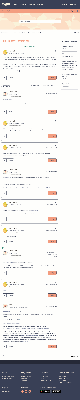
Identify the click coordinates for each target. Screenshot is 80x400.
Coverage (32, 4)
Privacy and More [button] (66, 372)
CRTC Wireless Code (65, 383)
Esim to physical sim (67, 54)
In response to (15, 96)
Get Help (40, 4)
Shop (15, 4)
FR (68, 11)
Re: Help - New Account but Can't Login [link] (33, 32)
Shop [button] (4, 372)
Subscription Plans (8, 376)
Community (63, 4)
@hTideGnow (6, 129)
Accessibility (62, 376)
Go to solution (30, 46)
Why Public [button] (26, 372)
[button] (5, 78)
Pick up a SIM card (8, 378)
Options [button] (76, 32)
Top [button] (4, 356)
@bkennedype (8, 99)
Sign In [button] (5, 387)
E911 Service (62, 380)
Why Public (22, 4)
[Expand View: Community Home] (14, 11)
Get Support (16, 32)
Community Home (6, 32)
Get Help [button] (44, 372)
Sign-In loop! (65, 83)
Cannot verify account (67, 46)
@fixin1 (4, 290)
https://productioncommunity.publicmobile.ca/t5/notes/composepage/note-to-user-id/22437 (26, 187)
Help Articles (44, 376)
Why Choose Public (27, 376)
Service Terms (63, 378)
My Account (73, 4)
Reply (52, 77)
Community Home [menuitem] (7, 11)
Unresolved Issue (45, 380)
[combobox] (40, 21)
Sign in (73, 11)
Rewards (24, 378)
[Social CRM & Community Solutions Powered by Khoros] (74, 356)
